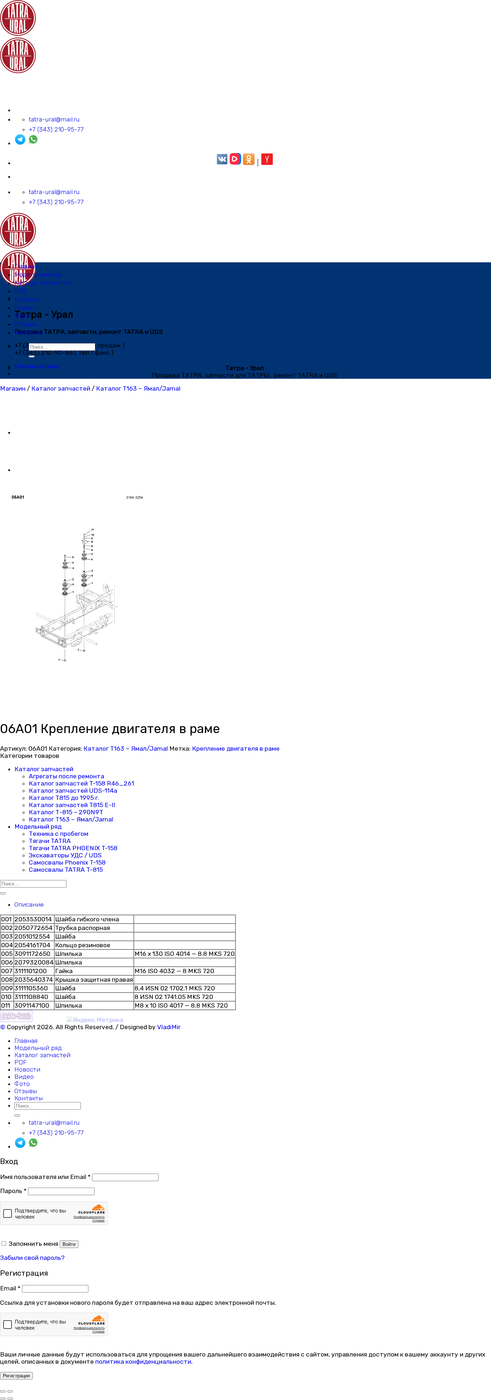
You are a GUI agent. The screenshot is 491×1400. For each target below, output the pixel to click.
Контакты (28, 332)
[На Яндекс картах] (267, 162)
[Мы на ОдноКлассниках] (248, 162)
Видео (24, 307)
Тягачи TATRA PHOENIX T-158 (73, 848)
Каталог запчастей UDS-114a (73, 790)
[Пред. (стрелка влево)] (3, 1398)
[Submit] (32, 356)
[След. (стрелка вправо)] (10, 1398)
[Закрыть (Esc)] (3, 1391)
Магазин (13, 388)
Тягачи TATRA (50, 840)
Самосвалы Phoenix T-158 (67, 862)
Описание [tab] (29, 904)
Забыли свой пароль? (32, 1257)
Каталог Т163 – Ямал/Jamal (138, 388)
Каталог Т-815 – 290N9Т (66, 812)
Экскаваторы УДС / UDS (65, 855)
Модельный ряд (38, 274)
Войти (69, 1244)
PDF (20, 291)
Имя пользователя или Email (45, 1176)
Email (10, 1288)
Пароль (13, 1190)
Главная (25, 266)
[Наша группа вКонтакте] (222, 162)
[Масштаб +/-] (10, 1391)
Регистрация (16, 1375)
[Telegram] (20, 143)
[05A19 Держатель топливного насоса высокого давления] (32, 432)
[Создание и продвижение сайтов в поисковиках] (16, 1019)
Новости (27, 299)
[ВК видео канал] (235, 162)
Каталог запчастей (42, 282)
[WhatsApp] (33, 143)
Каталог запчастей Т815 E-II (72, 805)
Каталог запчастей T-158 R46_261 (81, 783)
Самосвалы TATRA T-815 (66, 869)
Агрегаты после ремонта (66, 776)
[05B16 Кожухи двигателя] (32, 469)
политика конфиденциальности (143, 1361)
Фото (22, 315)
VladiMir (168, 1027)
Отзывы (25, 324)
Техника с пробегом (58, 833)
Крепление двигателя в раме (236, 748)
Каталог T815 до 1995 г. (64, 797)
